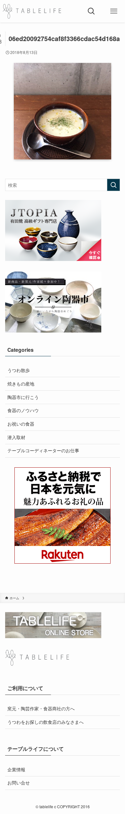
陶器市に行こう (23, 397)
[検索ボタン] (91, 11)
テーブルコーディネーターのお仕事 (43, 450)
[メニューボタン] (114, 11)
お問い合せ (18, 782)
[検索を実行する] (113, 185)
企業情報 (16, 769)
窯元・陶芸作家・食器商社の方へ (41, 708)
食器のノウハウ (23, 410)
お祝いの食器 (20, 423)
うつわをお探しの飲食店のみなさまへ (45, 722)
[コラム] (32, 11)
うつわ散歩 (18, 370)
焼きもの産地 (20, 383)
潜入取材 (16, 437)
